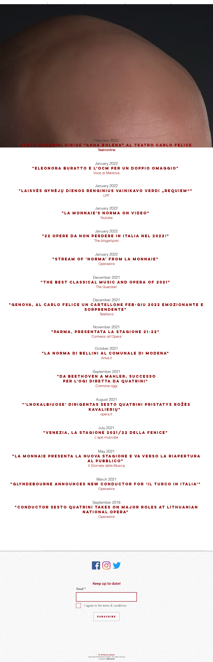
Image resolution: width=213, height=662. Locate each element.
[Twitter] (117, 565)
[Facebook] (96, 565)
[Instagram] (106, 565)
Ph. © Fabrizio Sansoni (106, 655)
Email (80, 588)
